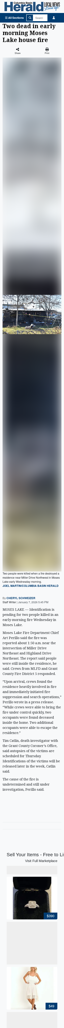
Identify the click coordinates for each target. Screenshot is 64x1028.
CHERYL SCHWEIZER (20, 598)
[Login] (54, 17)
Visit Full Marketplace (41, 861)
